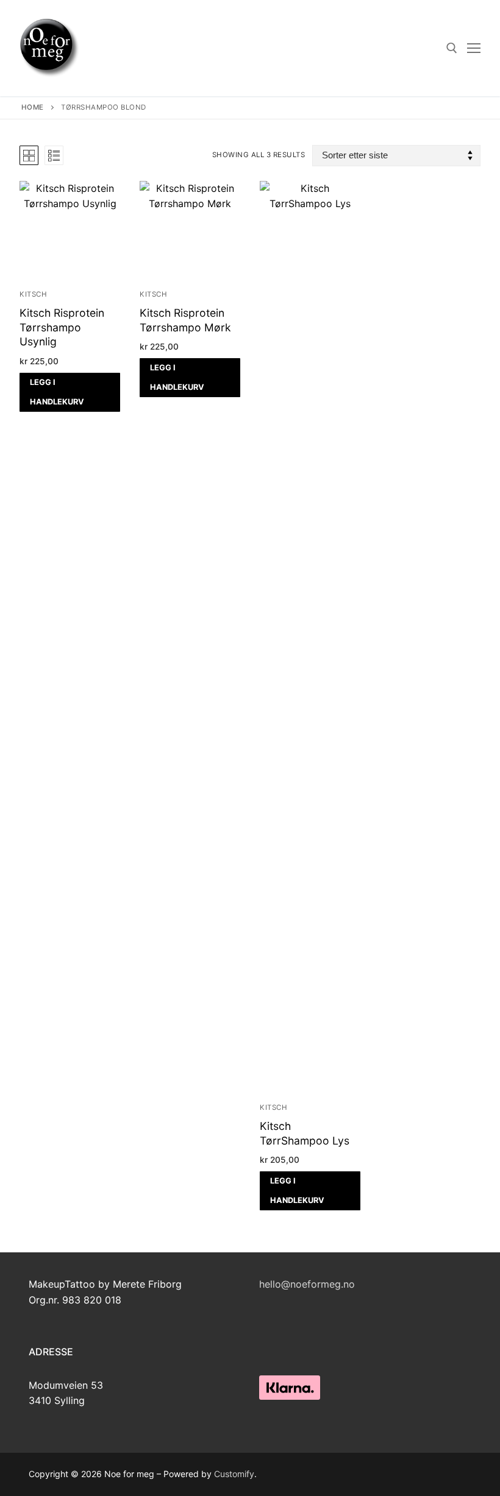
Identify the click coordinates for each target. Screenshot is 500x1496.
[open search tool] (451, 48)
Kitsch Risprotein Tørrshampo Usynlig (62, 327)
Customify (234, 1474)
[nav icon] (473, 48)
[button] (70, 392)
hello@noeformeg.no (307, 1284)
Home (32, 107)
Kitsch (33, 294)
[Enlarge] (451, 1376)
